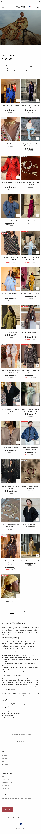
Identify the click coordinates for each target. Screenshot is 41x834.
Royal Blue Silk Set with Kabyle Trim (10, 106)
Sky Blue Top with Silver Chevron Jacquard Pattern (30, 258)
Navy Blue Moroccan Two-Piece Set (30, 106)
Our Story (4, 755)
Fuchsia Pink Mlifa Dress (30, 221)
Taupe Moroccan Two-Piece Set (10, 447)
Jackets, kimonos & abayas (11, 711)
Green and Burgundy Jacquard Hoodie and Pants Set (10, 258)
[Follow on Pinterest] (8, 817)
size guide (25, 704)
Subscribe (7, 809)
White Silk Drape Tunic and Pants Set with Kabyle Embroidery (11, 371)
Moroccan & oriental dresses (12, 713)
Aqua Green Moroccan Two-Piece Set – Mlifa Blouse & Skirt (30, 410)
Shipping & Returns (7, 783)
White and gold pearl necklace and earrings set (30, 183)
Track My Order (6, 788)
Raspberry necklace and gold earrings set (30, 487)
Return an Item (6, 785)
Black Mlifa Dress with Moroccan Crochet (10, 410)
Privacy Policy (5, 780)
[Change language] (30, 6)
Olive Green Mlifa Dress (10, 332)
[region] (20, 732)
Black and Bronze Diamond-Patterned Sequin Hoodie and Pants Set (10, 563)
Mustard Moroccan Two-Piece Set (30, 293)
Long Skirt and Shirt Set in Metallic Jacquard (30, 371)
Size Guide (5, 758)
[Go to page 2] (29, 611)
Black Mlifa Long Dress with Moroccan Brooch (30, 525)
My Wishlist (5, 764)
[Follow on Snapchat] (19, 817)
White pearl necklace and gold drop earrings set (10, 525)
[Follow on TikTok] (13, 817)
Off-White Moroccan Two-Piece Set (30, 561)
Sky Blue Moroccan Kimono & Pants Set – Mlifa (10, 294)
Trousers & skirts (8, 715)
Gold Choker (10, 144)
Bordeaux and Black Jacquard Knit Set (30, 333)
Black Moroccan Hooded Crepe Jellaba (10, 487)
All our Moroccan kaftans (10, 718)
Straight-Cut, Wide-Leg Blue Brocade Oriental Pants (30, 145)
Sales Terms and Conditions (9, 777)
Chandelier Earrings (10, 601)
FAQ (3, 761)
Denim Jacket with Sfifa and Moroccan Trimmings (30, 448)
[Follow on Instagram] (3, 817)
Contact (4, 767)
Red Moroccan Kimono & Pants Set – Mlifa (10, 183)
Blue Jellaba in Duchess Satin (10, 221)
